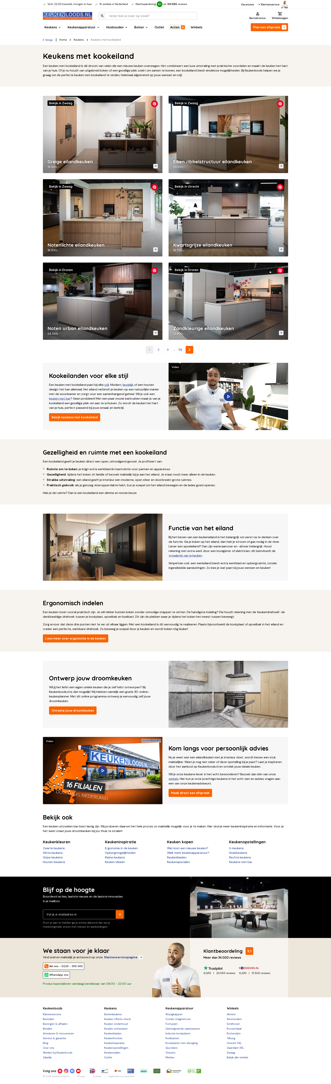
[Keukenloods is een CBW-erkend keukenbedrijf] (194, 1071)
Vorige (49, 39)
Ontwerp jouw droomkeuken (73, 710)
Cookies (97, 1076)
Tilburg (231, 1038)
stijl (106, 385)
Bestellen (48, 1019)
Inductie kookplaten (178, 1033)
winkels (173, 779)
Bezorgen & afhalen (55, 1024)
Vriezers (170, 1052)
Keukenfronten (113, 1038)
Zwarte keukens (54, 848)
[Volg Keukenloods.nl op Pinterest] (60, 1071)
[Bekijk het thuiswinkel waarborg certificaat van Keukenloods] (173, 1071)
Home (63, 39)
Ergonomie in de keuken (121, 848)
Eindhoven (233, 1024)
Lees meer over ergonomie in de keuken (75, 638)
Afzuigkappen (174, 1014)
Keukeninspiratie (114, 1043)
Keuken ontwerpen (116, 1028)
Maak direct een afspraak (190, 793)
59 (180, 350)
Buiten (139, 27)
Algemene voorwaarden (121, 1076)
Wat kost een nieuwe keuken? (187, 848)
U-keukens (236, 848)
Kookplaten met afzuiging (182, 1043)
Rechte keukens (240, 857)
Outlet (159, 27)
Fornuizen (172, 1024)
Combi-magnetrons (178, 1019)
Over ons (48, 1048)
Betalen (47, 1028)
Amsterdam (234, 1019)
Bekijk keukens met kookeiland (75, 417)
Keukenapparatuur (82, 27)
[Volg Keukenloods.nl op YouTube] (78, 1071)
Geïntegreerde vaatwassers (183, 1028)
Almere (231, 1014)
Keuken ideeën (115, 862)
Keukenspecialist (178, 862)
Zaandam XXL (235, 1048)
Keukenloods (52, 1008)
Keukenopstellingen (116, 1048)
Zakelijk (47, 1057)
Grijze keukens (53, 857)
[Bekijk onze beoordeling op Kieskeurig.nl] (257, 968)
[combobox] (147, 16)
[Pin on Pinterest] (154, 103)
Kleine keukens (115, 857)
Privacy (81, 1076)
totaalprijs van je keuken (185, 555)
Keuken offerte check (117, 1019)
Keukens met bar (240, 862)
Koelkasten (172, 1038)
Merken (170, 1057)
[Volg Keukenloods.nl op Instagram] (66, 1071)
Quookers (172, 1048)
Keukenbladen (176, 857)
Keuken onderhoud (116, 1024)
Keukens (50, 27)
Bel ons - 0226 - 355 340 (66, 966)
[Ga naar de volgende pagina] (189, 350)
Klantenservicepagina (120, 957)
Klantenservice (270, 4)
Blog (45, 1043)
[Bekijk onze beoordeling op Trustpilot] (221, 968)
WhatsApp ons (58, 974)
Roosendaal (234, 1028)
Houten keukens (54, 862)
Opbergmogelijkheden (120, 853)
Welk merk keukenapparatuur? (188, 853)
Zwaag (231, 1052)
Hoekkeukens (238, 853)
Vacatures (247, 4)
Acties (174, 27)
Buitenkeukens (113, 1014)
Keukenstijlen (112, 1052)
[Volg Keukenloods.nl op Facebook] (72, 1071)
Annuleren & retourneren (58, 1033)
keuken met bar (59, 399)
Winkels (196, 27)
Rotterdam (234, 1033)
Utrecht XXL (234, 1043)
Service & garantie (54, 1038)
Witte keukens (53, 853)
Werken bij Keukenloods (57, 1052)
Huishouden (115, 27)
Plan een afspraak (266, 27)
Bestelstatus (257, 18)
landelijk (128, 385)
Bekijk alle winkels (237, 1057)
